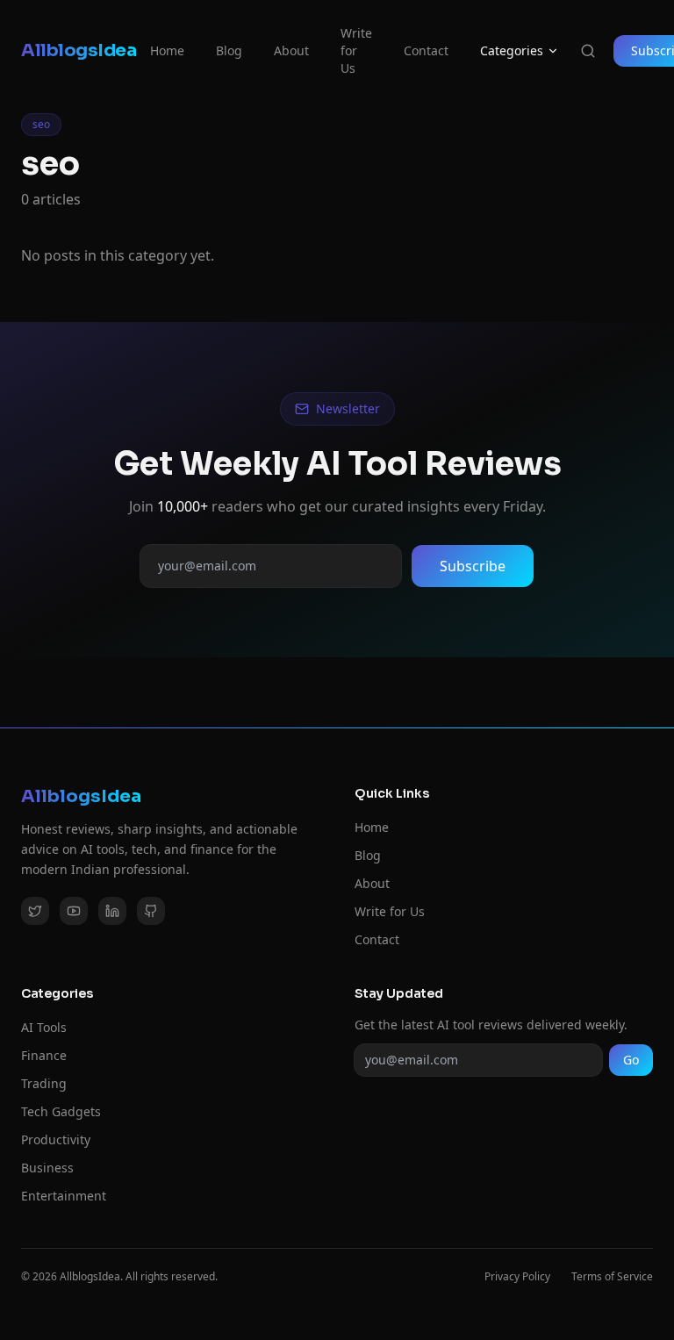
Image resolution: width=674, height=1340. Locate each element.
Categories (511, 50)
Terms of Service (612, 1277)
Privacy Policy (517, 1277)
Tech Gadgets (61, 1111)
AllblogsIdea (78, 50)
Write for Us (356, 50)
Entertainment (63, 1195)
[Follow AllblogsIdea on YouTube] (74, 911)
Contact (426, 50)
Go (631, 1059)
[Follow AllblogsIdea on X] (35, 911)
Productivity (55, 1139)
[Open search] (588, 51)
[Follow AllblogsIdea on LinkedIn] (112, 911)
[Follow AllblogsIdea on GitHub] (151, 911)
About (291, 50)
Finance (44, 1055)
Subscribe (473, 566)
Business (47, 1167)
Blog (229, 50)
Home (167, 50)
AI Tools (44, 1027)
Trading (44, 1083)
